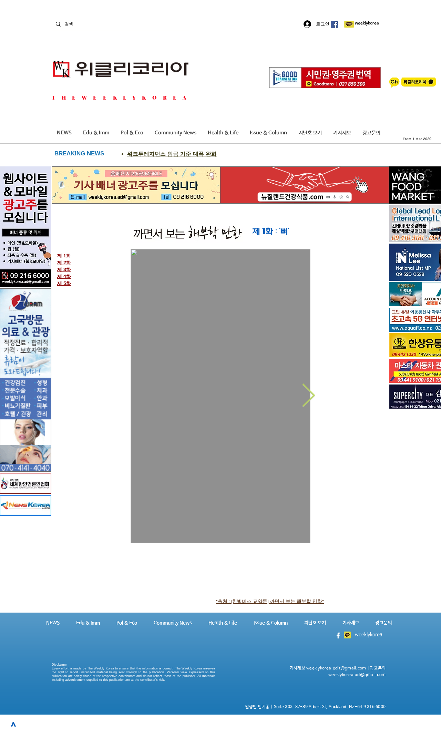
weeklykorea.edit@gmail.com (336, 668)
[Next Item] (308, 396)
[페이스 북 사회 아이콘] (334, 24)
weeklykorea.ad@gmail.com (357, 675)
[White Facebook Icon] (338, 635)
